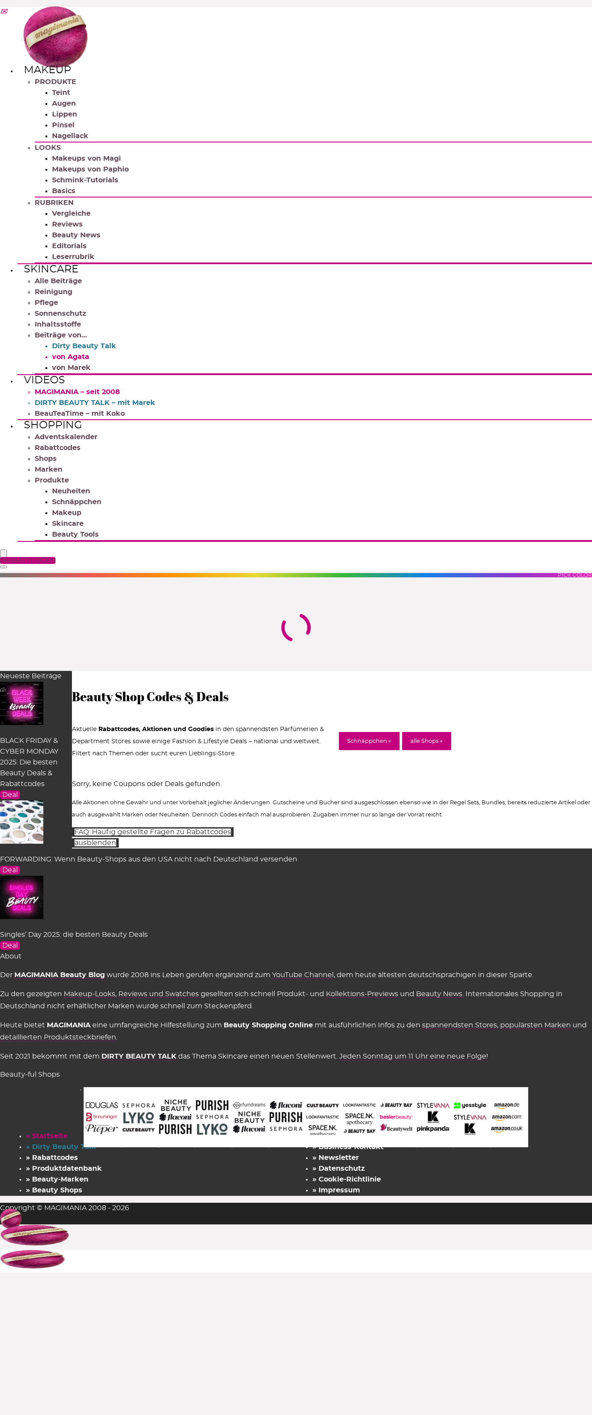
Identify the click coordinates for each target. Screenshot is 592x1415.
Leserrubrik (73, 256)
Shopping (53, 425)
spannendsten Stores (459, 1025)
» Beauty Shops (54, 1190)
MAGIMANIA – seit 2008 (77, 392)
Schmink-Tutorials (85, 180)
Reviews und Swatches (158, 994)
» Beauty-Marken (57, 1179)
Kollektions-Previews (362, 994)
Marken (48, 469)
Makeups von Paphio (90, 169)
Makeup (47, 70)
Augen (64, 103)
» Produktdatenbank (64, 1168)
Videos (44, 380)
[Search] (3, 567)
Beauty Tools (75, 534)
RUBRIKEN (54, 202)
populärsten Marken (535, 1025)
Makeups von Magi (86, 158)
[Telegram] (3, 12)
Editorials (69, 246)
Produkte (52, 480)
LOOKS (48, 147)
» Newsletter (335, 1157)
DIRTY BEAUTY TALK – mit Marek (95, 402)
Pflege (46, 302)
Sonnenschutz (60, 313)
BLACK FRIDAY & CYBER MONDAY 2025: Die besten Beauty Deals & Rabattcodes (29, 762)
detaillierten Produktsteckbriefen (58, 1037)
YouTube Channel (303, 974)
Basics (63, 191)
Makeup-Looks (89, 994)
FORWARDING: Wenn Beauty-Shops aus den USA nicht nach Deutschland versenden (148, 859)
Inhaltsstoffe (58, 324)
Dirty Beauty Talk (84, 346)
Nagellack (70, 136)
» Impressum (336, 1190)
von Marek (71, 367)
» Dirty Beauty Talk (61, 1146)
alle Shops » (426, 741)
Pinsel (63, 125)
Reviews (67, 224)
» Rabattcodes (52, 1157)
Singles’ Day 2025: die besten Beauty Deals (74, 934)
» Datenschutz (338, 1168)
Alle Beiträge (58, 281)
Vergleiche (71, 213)
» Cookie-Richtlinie (346, 1179)
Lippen (64, 114)
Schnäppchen (76, 502)
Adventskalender (66, 437)
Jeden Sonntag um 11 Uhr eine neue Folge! (413, 1056)
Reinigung (53, 291)
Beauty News (76, 235)
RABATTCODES (29, 560)
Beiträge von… (61, 335)
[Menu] (3, 554)
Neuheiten (71, 491)
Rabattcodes (58, 447)
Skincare (51, 269)
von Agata (70, 356)
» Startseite (47, 1136)
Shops (46, 458)
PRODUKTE (55, 81)
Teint (61, 92)
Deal (10, 794)
